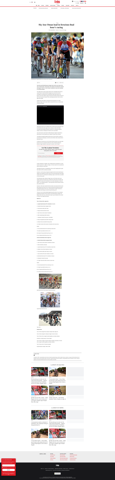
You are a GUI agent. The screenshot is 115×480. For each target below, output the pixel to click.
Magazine (67, 5)
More (77, 5)
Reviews (47, 5)
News (39, 5)
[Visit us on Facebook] (82, 1)
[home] (36, 5)
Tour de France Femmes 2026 (76, 8)
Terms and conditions (58, 468)
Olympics (51, 459)
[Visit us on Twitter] (81, 1)
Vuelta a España (52, 458)
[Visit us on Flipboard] (85, 1)
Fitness (58, 5)
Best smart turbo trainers (64, 458)
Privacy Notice (40, 156)
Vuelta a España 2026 (54, 8)
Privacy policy (65, 468)
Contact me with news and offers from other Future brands (8, 467)
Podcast (72, 5)
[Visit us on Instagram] (80, 1)
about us (42, 468)
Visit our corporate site (69, 477)
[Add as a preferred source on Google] (57, 474)
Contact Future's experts (49, 468)
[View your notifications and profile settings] (35, 2)
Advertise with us (49, 470)
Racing (42, 5)
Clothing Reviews (72, 459)
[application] (50, 115)
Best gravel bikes (62, 456)
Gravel (62, 5)
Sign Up (8, 469)
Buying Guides (52, 5)
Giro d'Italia (52, 456)
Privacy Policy (11, 473)
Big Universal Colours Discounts (43, 8)
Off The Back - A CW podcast (65, 8)
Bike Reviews (72, 456)
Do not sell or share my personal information (61, 470)
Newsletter (62, 82)
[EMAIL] (34, 355)
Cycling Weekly (36, 353)
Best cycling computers (63, 459)
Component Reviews (73, 458)
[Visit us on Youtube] (84, 1)
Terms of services (48, 155)
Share (39, 82)
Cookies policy (71, 468)
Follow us (57, 82)
